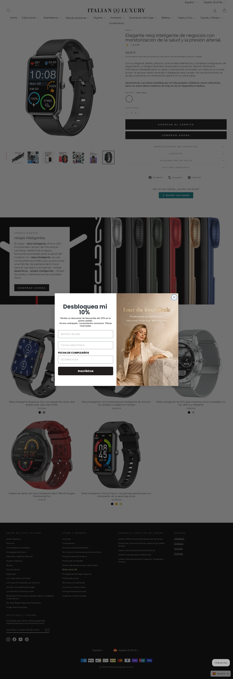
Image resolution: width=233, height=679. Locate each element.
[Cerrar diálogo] (174, 297)
